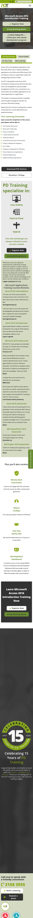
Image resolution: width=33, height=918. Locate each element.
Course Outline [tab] (24, 57)
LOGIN (13, 1)
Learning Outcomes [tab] (8, 57)
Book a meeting (13, 890)
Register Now (17, 24)
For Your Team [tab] (7, 61)
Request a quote (13, 897)
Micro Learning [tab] (20, 61)
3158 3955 (10, 1)
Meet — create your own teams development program (16, 37)
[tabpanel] (16, 344)
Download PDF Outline (16, 169)
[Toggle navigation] (30, 5)
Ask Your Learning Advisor (31, 459)
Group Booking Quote (16, 29)
